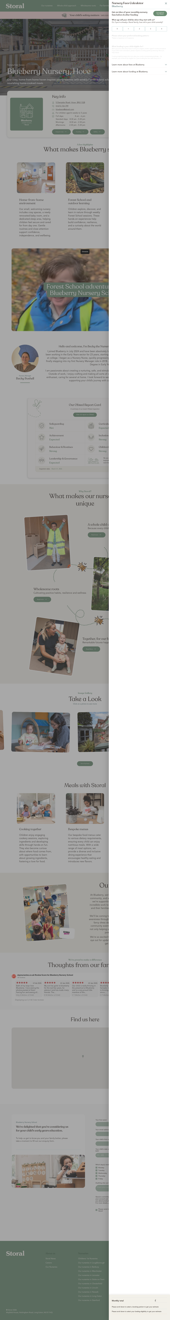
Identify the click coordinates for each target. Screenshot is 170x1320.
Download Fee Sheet (160, 13)
